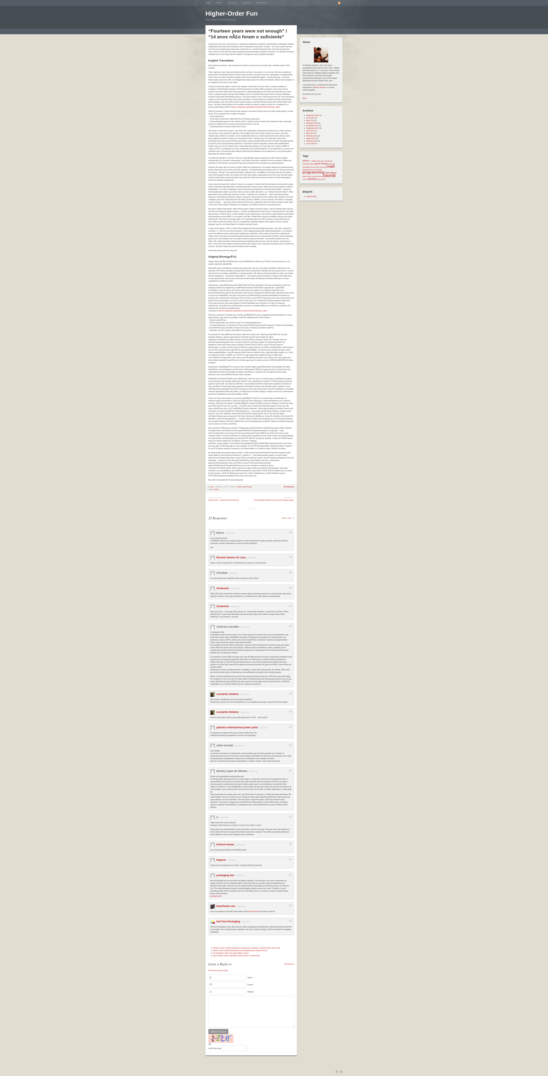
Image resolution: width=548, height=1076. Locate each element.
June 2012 (310, 118)
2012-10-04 (245, 694)
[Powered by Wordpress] (336, 1071)
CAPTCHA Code (214, 1048)
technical (315, 176)
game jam (332, 164)
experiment (306, 164)
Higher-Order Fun (232, 13)
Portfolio (261, 3)
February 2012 (312, 123)
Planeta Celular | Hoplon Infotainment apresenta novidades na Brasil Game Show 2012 (246, 948)
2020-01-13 (241, 906)
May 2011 (310, 133)
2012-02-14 (234, 573)
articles (239, 487)
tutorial (329, 175)
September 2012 (312, 115)
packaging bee (225, 875)
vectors (312, 178)
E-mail (250, 985)
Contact (246, 3)
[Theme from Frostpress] (341, 1071)
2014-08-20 (253, 771)
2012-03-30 (235, 588)
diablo (314, 161)
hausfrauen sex (225, 906)
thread (320, 176)
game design (247, 487)
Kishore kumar (225, 844)
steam (309, 176)
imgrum (221, 859)
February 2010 (312, 141)
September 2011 (312, 128)
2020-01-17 (246, 922)
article (216, 489)
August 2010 (311, 138)
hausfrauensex (254, 911)
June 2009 (310, 144)
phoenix (310, 170)
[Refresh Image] (209, 1045)
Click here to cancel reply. (218, 970)
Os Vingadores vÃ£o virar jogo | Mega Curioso (231, 953)
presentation (317, 170)
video (319, 179)
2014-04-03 (239, 746)
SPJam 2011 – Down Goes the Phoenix (223, 500)
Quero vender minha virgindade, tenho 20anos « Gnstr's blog (236, 956)
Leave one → (288, 517)
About (219, 3)
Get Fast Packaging (228, 921)
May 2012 (310, 120)
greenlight (306, 167)
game (313, 164)
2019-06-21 (232, 860)
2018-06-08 (240, 845)
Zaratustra (222, 588)
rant (327, 172)
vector (305, 179)
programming (313, 172)
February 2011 (311, 136)
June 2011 (310, 131)
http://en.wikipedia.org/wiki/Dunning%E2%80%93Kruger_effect (255, 107)
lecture (317, 167)
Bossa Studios (320, 87)
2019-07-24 (240, 875)
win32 (323, 179)
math (331, 166)
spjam (305, 176)
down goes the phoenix (325, 161)
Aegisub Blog (311, 196)
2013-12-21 (264, 728)
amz (211, 487)
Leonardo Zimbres (227, 694)
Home (208, 3)
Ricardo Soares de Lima (231, 557)
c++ (310, 161)
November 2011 (312, 126)
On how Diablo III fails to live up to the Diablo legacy (274, 500)
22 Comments (289, 487)
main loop (323, 167)
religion (333, 172)
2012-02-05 (230, 533)
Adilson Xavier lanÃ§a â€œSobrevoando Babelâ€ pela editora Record (240, 951)
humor (312, 167)
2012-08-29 (245, 627)
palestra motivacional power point (237, 727)
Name (250, 978)
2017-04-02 (224, 817)
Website (250, 992)
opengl (305, 170)
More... (305, 98)
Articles (232, 3)
